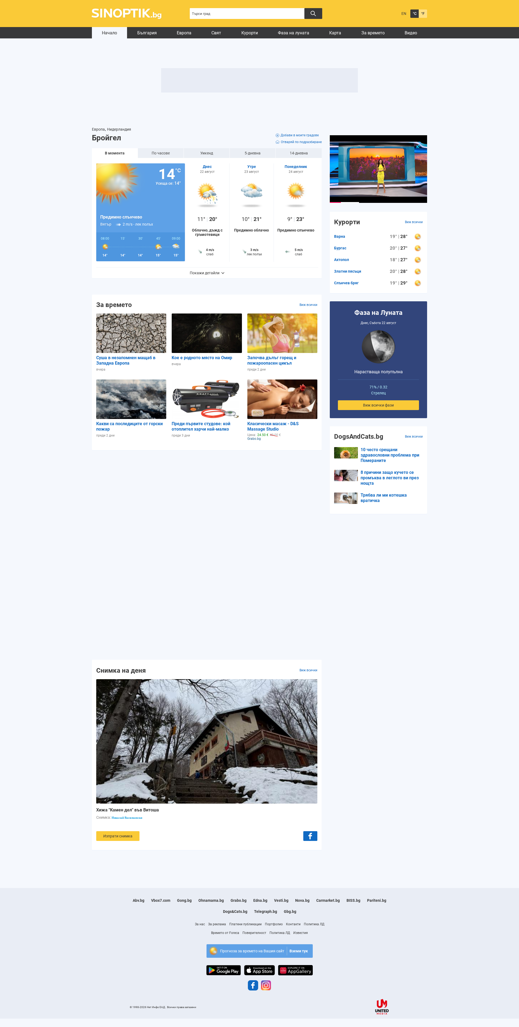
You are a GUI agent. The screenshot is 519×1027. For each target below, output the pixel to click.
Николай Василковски (127, 817)
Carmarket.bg (328, 900)
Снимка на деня (121, 670)
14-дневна (299, 153)
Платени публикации (245, 924)
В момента (115, 153)
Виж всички (308, 304)
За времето (373, 32)
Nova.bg (302, 900)
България (147, 32)
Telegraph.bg (265, 911)
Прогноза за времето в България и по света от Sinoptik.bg (129, 13)
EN (403, 13)
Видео (411, 32)
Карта (335, 32)
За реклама (217, 924)
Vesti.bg (281, 900)
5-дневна (253, 153)
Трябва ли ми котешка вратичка (384, 498)
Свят (216, 32)
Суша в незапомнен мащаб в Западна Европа (125, 360)
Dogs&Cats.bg (235, 911)
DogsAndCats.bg (358, 436)
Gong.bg (184, 900)
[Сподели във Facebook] (310, 836)
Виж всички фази (378, 405)
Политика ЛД (314, 924)
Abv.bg (138, 900)
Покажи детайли (204, 273)
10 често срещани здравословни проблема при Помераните (390, 455)
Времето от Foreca (225, 933)
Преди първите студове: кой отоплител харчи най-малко (201, 426)
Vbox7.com (160, 900)
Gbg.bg (290, 911)
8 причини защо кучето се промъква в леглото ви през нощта (390, 478)
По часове (161, 153)
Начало (109, 32)
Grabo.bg (239, 900)
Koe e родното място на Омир (202, 357)
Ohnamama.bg (211, 900)
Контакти (293, 924)
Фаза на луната (293, 32)
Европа (184, 32)
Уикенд (206, 153)
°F (423, 13)
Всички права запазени (181, 1007)
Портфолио (274, 924)
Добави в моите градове (300, 135)
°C (415, 13)
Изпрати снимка (117, 836)
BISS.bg (353, 900)
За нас (200, 924)
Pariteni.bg (376, 900)
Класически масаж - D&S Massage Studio (273, 426)
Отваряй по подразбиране (301, 142)
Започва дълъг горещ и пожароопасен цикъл (271, 360)
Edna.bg (260, 900)
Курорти (249, 32)
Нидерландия (119, 129)
